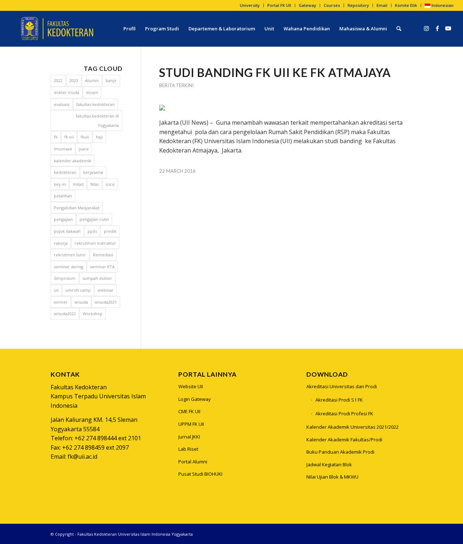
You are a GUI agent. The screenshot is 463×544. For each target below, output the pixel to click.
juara (84, 148)
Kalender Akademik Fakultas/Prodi (344, 439)
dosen (92, 92)
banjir (111, 80)
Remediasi (103, 254)
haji (99, 137)
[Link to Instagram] (426, 28)
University (250, 5)
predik (110, 231)
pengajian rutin (94, 219)
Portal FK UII (279, 5)
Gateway (307, 5)
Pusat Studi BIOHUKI (200, 474)
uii (56, 290)
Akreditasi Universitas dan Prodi (341, 386)
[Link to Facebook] (437, 28)
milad (78, 184)
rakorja (61, 243)
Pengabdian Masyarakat (76, 207)
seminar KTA (102, 266)
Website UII (190, 386)
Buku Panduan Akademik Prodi (340, 452)
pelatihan (63, 195)
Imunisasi (63, 148)
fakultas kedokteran (95, 104)
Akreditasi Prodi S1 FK (339, 400)
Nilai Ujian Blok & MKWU (332, 477)
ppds (92, 231)
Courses (332, 5)
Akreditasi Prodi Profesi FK (344, 413)
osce (110, 184)
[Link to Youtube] (448, 28)
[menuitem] (250, 5)
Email (382, 5)
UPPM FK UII (191, 424)
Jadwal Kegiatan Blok (329, 464)
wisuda (81, 302)
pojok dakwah (67, 231)
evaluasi (61, 104)
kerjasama (93, 172)
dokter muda (66, 92)
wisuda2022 (65, 313)
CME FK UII (189, 411)
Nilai (94, 184)
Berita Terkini (176, 85)
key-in (60, 184)
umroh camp (78, 290)
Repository (358, 5)
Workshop (92, 313)
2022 (58, 80)
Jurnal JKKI (189, 436)
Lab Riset (188, 449)
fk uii (69, 137)
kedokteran (65, 172)
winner (61, 302)
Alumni (92, 80)
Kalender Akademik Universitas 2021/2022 (352, 427)
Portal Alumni (192, 461)
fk (56, 137)
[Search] (399, 28)
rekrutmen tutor (70, 254)
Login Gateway (194, 399)
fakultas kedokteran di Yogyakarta (97, 120)
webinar (106, 290)
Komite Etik (406, 5)
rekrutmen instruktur (95, 243)
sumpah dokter (97, 278)
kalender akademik (72, 160)
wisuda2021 (106, 302)
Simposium (65, 278)
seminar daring (68, 266)
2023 (73, 80)
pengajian (63, 219)
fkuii (85, 137)
